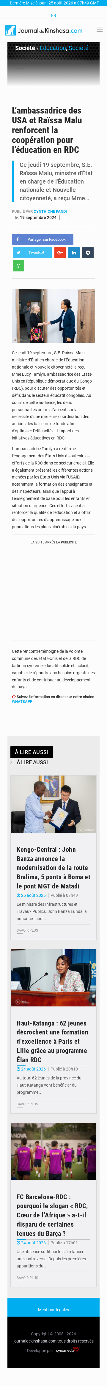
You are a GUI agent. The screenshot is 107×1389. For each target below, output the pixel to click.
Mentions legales (53, 1309)
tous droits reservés (75, 1341)
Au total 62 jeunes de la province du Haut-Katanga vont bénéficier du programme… (49, 1085)
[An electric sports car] (53, 804)
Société (79, 48)
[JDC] (44, 29)
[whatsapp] (18, 265)
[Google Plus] (60, 252)
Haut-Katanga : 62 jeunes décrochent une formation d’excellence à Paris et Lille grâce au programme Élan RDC (52, 1042)
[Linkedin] (74, 252)
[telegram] (88, 252)
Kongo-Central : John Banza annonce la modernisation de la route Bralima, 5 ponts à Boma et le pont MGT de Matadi (53, 868)
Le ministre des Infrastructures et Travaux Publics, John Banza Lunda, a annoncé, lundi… (52, 911)
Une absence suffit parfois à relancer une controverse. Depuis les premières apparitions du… (51, 1258)
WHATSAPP (22, 701)
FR (53, 15)
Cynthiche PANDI (50, 211)
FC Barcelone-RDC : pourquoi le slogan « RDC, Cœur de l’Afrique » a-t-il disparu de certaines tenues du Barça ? (52, 1215)
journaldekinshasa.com (34, 1341)
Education (53, 48)
